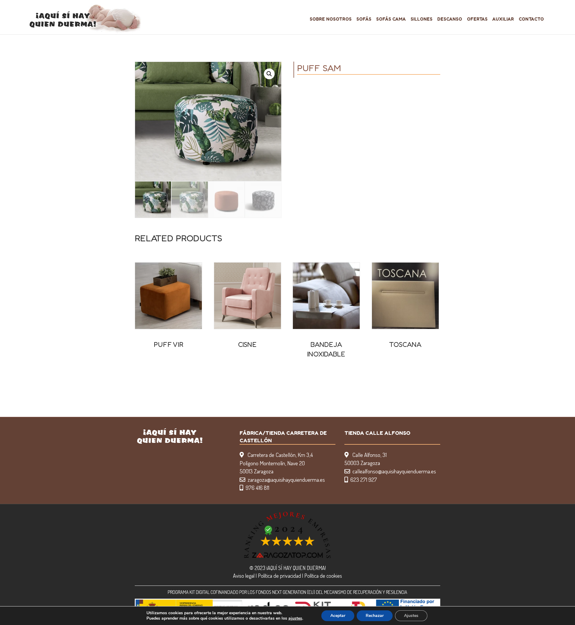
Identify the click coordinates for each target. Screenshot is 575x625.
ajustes (295, 618)
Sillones (421, 19)
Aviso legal (244, 575)
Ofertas (477, 19)
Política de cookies (323, 575)
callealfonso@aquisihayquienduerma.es (394, 471)
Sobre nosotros (331, 19)
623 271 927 (363, 479)
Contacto (531, 19)
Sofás (363, 19)
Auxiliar (503, 19)
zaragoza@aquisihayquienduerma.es (286, 479)
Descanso (449, 19)
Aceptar (337, 615)
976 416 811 (257, 487)
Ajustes (411, 615)
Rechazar (375, 615)
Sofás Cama (391, 19)
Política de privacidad (279, 575)
